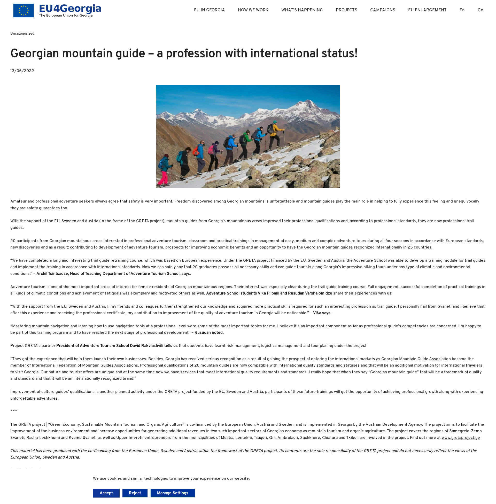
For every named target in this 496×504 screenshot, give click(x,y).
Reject (135, 493)
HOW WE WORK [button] (253, 10)
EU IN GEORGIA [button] (209, 10)
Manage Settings (172, 493)
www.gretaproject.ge (461, 438)
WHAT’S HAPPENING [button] (302, 10)
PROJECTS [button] (346, 10)
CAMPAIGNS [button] (382, 10)
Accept (106, 493)
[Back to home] (55, 10)
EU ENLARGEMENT (427, 10)
